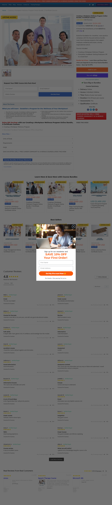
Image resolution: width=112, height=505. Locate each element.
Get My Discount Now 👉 (56, 273)
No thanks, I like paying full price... (56, 278)
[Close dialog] (73, 226)
